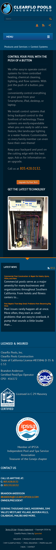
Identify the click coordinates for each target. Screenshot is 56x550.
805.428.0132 (30, 168)
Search (50, 19)
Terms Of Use (10, 529)
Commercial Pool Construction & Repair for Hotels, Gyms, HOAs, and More (26, 277)
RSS (43, 25)
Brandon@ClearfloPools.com (20, 496)
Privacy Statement (25, 529)
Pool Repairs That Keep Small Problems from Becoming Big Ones (27, 304)
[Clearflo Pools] (26, 8)
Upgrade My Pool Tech (28, 182)
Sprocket (38, 533)
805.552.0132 (11, 485)
